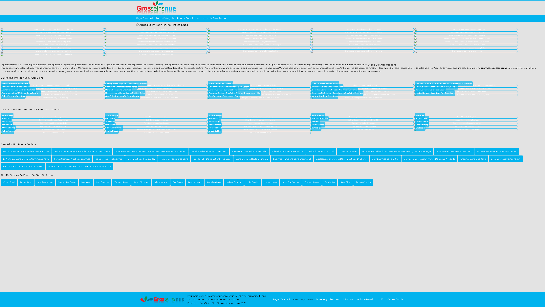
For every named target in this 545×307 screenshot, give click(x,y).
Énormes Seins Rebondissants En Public (23, 166)
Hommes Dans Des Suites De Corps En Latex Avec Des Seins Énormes (150, 151)
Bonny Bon (25, 182)
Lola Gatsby (252, 182)
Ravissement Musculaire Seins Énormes (496, 151)
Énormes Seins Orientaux (473, 159)
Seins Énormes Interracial (321, 151)
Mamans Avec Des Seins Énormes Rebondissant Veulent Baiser (79, 166)
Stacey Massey (312, 182)
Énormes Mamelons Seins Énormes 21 (292, 159)
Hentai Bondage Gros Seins (174, 159)
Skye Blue (345, 182)
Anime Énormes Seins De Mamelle (249, 151)
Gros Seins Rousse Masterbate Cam (453, 151)
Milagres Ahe (160, 182)
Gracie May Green (67, 182)
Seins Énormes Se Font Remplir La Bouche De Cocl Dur (82, 151)
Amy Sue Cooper (290, 182)
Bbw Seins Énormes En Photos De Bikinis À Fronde (429, 159)
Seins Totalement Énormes (109, 159)
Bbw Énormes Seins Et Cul (385, 159)
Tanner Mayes (121, 182)
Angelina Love (214, 182)
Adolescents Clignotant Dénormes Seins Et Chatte (341, 159)
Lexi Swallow (102, 182)
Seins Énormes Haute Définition (252, 159)
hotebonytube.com (327, 299)
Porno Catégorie (165, 18)
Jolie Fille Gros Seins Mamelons (287, 151)
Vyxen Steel (9, 182)
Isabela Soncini (234, 182)
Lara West (86, 182)
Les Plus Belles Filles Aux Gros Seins (209, 151)
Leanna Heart (194, 182)
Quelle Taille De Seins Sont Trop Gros (211, 159)
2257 (380, 299)
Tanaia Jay (330, 182)
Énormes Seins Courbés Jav (141, 159)
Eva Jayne (178, 182)
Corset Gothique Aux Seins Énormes (72, 159)
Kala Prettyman (45, 182)
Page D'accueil (144, 18)
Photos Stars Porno (188, 18)
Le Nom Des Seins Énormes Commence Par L (26, 159)
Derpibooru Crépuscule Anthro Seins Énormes (26, 151)
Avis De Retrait (365, 299)
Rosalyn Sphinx (363, 182)
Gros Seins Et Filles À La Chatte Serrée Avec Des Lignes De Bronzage (396, 151)
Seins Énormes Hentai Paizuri (505, 159)
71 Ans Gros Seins (348, 151)
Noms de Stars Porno (214, 18)
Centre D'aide (395, 299)
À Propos (348, 299)
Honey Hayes (270, 182)
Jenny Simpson (141, 182)
